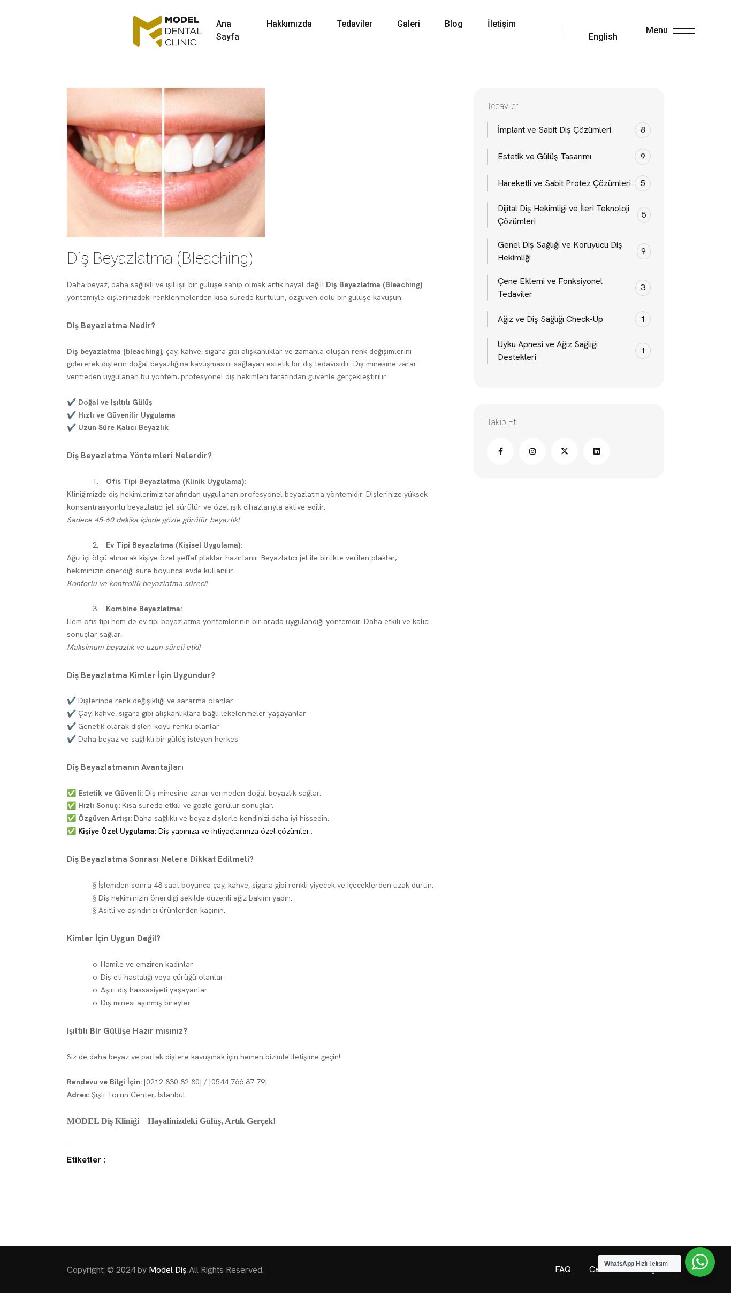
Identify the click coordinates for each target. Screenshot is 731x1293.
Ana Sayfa (227, 30)
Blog (454, 24)
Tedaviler (354, 24)
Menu (657, 30)
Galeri (408, 24)
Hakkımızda (289, 24)
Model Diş (169, 1269)
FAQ (564, 1269)
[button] (594, 30)
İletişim (502, 24)
